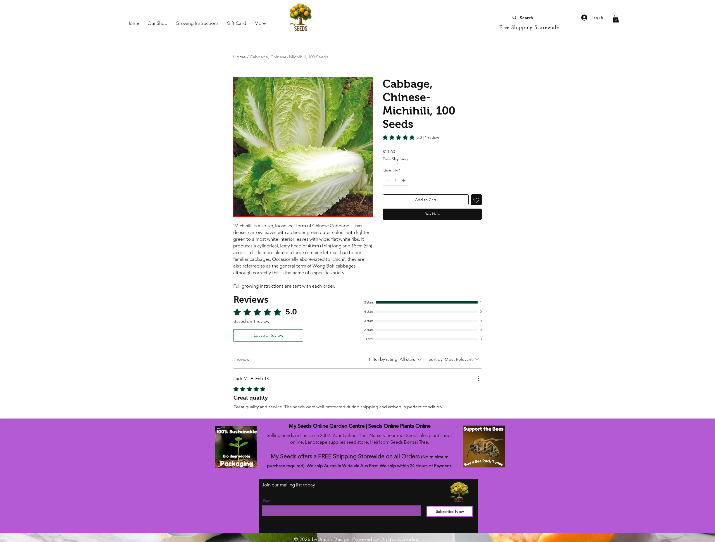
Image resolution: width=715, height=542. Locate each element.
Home (239, 56)
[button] (615, 18)
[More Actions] (478, 378)
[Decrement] (386, 180)
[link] (411, 137)
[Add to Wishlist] (476, 199)
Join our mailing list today (288, 485)
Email (267, 501)
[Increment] (404, 180)
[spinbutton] (395, 180)
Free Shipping (395, 158)
